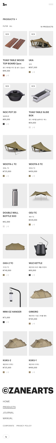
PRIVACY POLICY (24, 426)
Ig (6, 436)
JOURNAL (8, 412)
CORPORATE (8, 426)
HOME (6, 401)
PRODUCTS (9, 407)
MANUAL (8, 418)
